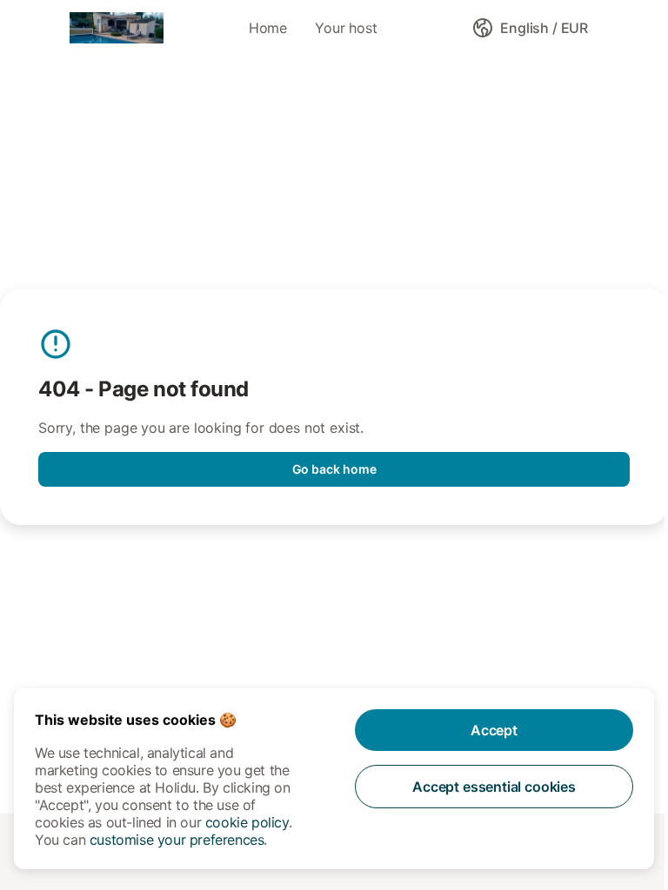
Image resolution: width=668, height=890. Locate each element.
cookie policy (247, 822)
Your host (346, 28)
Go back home (334, 469)
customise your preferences (177, 839)
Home (268, 28)
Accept (494, 730)
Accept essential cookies (494, 786)
